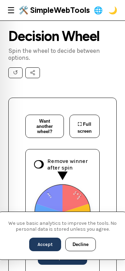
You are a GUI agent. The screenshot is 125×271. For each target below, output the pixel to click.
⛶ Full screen (84, 128)
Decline (81, 244)
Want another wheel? (44, 126)
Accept (45, 244)
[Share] (32, 73)
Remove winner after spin (67, 164)
